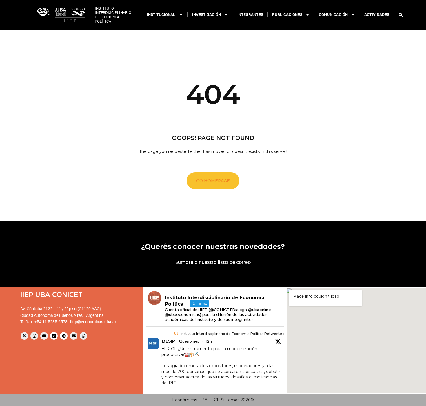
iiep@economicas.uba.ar (93, 321)
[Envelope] (73, 336)
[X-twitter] (24, 336)
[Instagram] (34, 336)
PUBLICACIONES (287, 14)
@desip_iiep (189, 341)
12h (209, 341)
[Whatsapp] (83, 336)
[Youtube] (44, 336)
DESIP (168, 341)
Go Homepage (213, 180)
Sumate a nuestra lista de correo (213, 262)
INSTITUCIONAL (161, 14)
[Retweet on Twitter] (176, 333)
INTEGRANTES (250, 14)
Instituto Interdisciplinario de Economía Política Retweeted (233, 334)
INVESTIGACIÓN (206, 14)
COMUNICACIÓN (333, 14)
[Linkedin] (54, 336)
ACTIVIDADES (376, 14)
